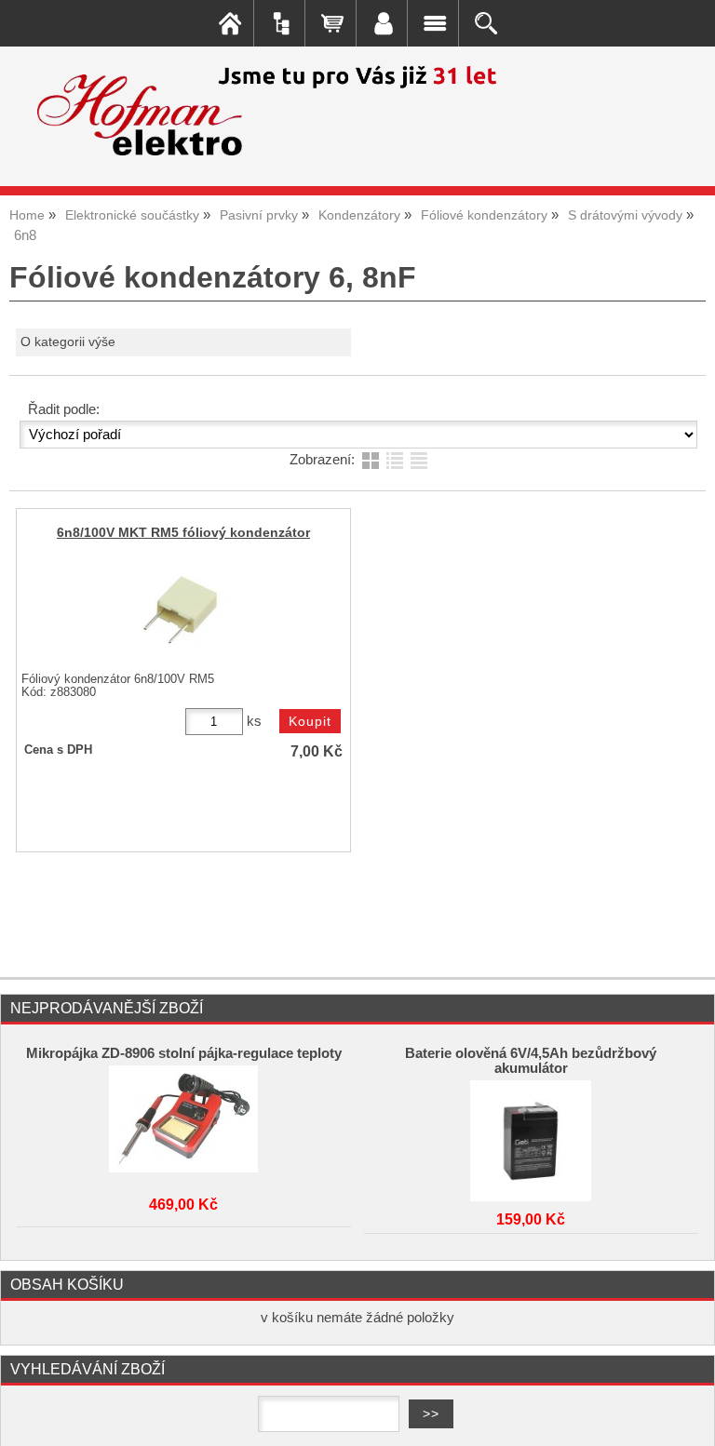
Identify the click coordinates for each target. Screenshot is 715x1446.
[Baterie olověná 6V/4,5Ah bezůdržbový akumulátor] (531, 1136)
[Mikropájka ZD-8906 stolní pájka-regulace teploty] (183, 1121)
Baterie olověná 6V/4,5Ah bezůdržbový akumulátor (530, 1061)
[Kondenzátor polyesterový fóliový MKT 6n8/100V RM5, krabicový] (180, 611)
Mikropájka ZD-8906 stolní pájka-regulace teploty (184, 1053)
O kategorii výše (67, 342)
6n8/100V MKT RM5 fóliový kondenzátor (183, 533)
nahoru (687, 1418)
